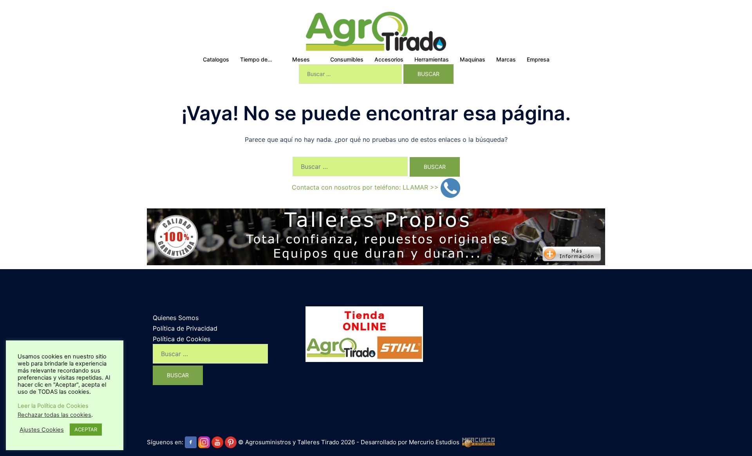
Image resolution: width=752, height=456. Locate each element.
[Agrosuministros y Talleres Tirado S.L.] (376, 30)
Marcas (506, 59)
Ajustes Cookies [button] (42, 429)
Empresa (538, 59)
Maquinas (472, 59)
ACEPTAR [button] (85, 429)
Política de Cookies (181, 339)
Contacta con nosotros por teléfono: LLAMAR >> (366, 187)
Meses (301, 59)
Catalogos (216, 59)
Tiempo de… (256, 59)
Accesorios (388, 59)
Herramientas (431, 59)
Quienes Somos (176, 318)
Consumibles (346, 59)
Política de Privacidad (185, 328)
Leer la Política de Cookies (53, 405)
